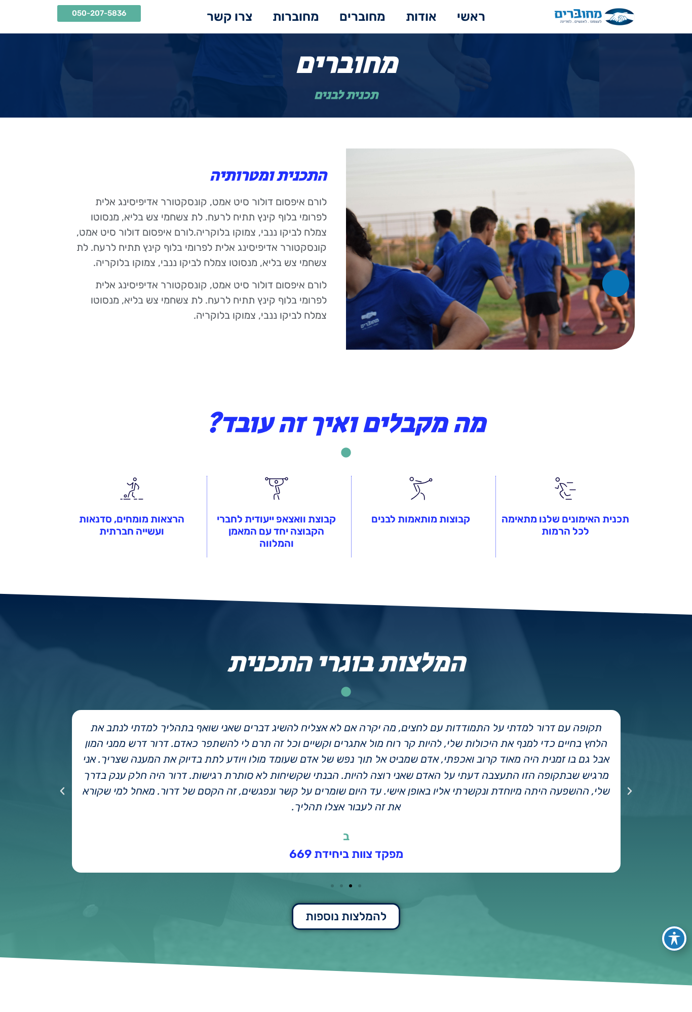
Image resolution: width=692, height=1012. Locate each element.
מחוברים (362, 16)
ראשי (471, 16)
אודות (421, 16)
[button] (630, 791)
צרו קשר (229, 16)
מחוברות (296, 16)
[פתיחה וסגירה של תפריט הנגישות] (674, 938)
